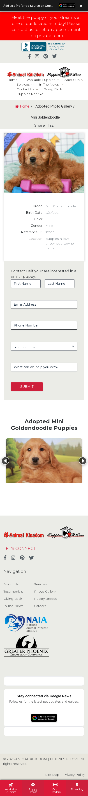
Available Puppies (41, 80)
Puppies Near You (31, 94)
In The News (49, 84)
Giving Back (53, 89)
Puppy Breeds (45, 599)
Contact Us (25, 89)
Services (23, 84)
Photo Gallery (45, 591)
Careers (40, 606)
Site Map (52, 775)
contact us (22, 29)
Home (12, 80)
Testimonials (13, 591)
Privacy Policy (74, 775)
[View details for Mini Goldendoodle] (44, 460)
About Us (72, 80)
